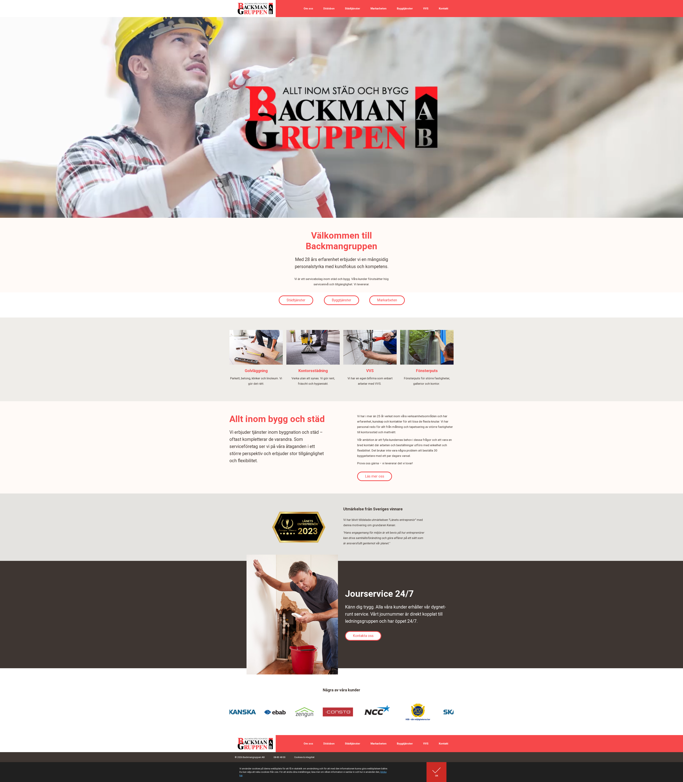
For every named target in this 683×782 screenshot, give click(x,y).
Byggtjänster (405, 8)
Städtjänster (352, 8)
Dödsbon (329, 8)
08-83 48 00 (279, 757)
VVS (425, 8)
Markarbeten (378, 8)
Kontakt (443, 8)
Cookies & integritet (304, 757)
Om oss (308, 8)
